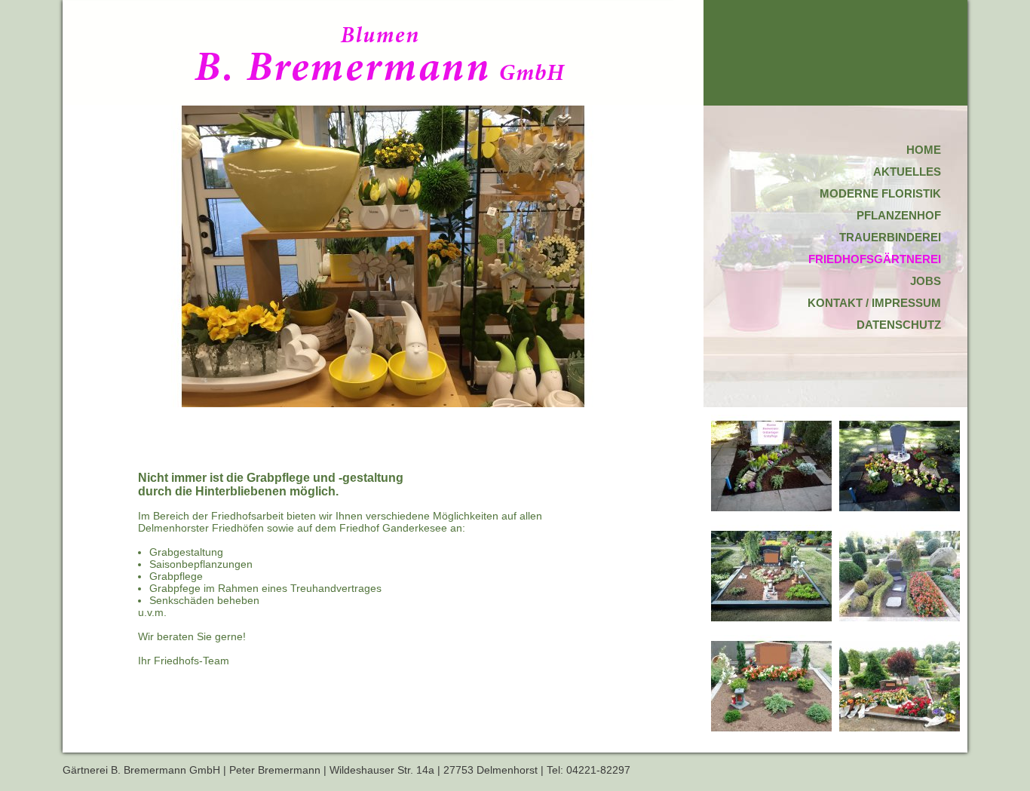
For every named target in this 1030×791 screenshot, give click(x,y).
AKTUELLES (907, 171)
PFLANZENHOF (899, 215)
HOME (923, 149)
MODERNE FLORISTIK (880, 193)
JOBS (925, 280)
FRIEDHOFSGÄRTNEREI (874, 259)
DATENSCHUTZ (899, 324)
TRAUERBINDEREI (890, 237)
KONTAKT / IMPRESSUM (874, 302)
